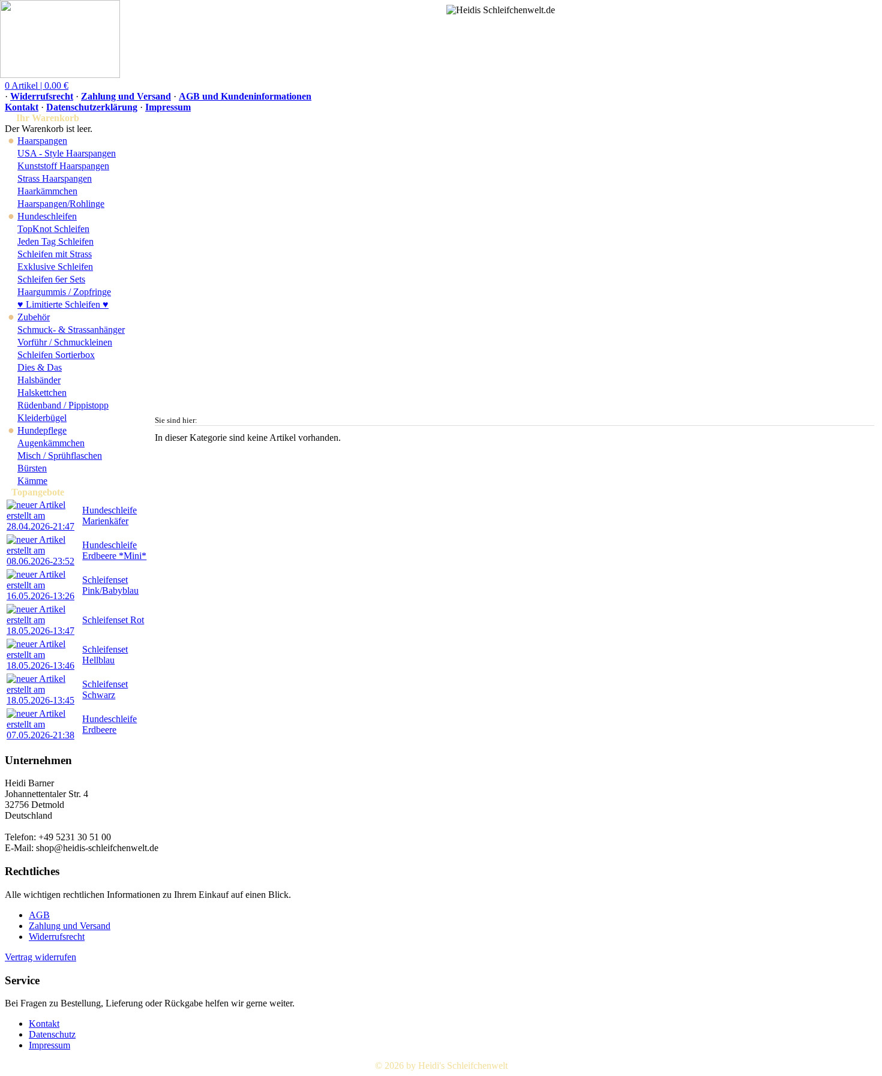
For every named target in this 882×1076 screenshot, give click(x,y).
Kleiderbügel (42, 418)
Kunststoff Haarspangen (63, 166)
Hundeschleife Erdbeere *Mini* (114, 550)
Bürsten (32, 468)
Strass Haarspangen (54, 178)
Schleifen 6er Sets (51, 279)
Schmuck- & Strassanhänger (71, 329)
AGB (39, 915)
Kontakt (21, 107)
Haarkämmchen (47, 191)
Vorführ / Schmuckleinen (64, 342)
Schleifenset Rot (113, 620)
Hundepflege (42, 430)
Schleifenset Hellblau (105, 654)
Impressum (168, 107)
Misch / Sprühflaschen (59, 455)
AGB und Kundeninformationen (245, 96)
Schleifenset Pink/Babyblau (110, 585)
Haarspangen (42, 141)
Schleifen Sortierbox (56, 355)
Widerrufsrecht (41, 96)
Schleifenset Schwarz (105, 689)
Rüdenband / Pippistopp (63, 405)
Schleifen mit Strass (54, 254)
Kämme (32, 481)
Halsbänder (39, 380)
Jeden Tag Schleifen (55, 241)
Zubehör (33, 317)
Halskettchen (42, 392)
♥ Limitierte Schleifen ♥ (63, 304)
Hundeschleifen (47, 216)
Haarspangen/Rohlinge (60, 204)
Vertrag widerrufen (40, 957)
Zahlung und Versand (126, 96)
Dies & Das (39, 367)
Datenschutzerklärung (91, 107)
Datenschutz (52, 1034)
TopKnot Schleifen (53, 229)
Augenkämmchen (51, 443)
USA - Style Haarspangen (66, 153)
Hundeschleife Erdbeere (109, 724)
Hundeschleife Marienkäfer (109, 515)
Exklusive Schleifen (55, 267)
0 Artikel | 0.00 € (36, 85)
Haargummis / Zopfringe (64, 292)
